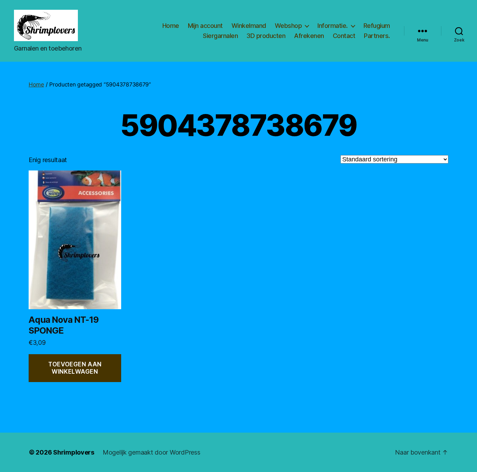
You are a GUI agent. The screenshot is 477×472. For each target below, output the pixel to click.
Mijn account (205, 25)
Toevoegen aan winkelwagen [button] (74, 368)
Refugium (377, 25)
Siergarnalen (220, 35)
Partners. (377, 35)
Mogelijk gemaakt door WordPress (151, 452)
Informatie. (332, 25)
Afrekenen (309, 35)
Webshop (288, 25)
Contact (344, 35)
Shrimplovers (73, 452)
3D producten (266, 35)
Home (170, 25)
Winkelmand (249, 25)
